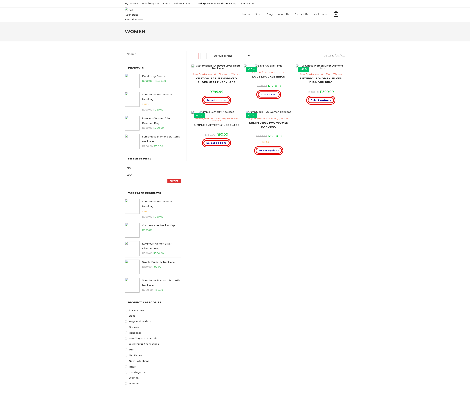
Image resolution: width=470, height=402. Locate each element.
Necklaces (224, 74)
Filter (174, 181)
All (343, 55)
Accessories (136, 310)
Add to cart (269, 94)
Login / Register (150, 3)
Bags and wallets (257, 118)
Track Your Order (181, 3)
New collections (139, 360)
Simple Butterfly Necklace (216, 125)
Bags (132, 315)
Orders (166, 3)
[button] (228, 68)
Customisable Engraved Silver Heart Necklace (216, 80)
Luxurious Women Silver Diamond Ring (321, 80)
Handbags (274, 118)
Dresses (134, 327)
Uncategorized (138, 372)
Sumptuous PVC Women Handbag (268, 124)
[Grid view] (195, 56)
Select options (216, 100)
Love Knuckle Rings (268, 76)
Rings (329, 74)
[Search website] (344, 14)
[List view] (203, 56)
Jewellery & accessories (205, 74)
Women (235, 74)
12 (333, 55)
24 (337, 55)
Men (223, 118)
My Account (131, 3)
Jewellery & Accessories (144, 338)
